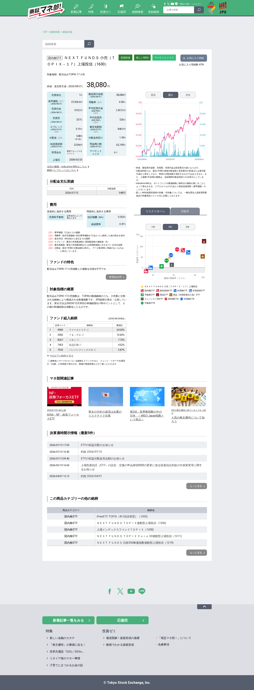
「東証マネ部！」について (189, 4)
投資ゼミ (105, 11)
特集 (91, 11)
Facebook (165, 4)
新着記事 (76, 11)
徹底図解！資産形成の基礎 (122, 638)
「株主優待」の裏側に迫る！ (68, 644)
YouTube (172, 4)
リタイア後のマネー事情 (65, 658)
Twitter (168, 4)
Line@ (176, 4)
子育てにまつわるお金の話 (66, 665)
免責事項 (163, 644)
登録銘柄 (153, 11)
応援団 (122, 11)
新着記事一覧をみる (68, 620)
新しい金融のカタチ (62, 638)
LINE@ (143, 591)
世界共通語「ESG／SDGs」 (67, 651)
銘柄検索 (137, 11)
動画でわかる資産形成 (120, 644)
